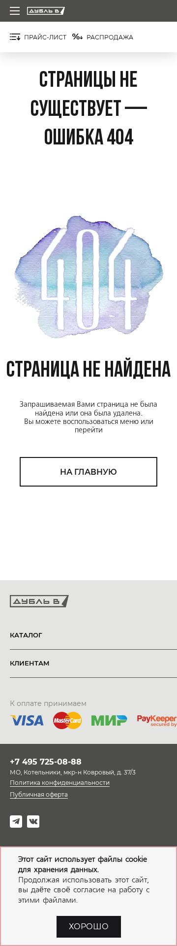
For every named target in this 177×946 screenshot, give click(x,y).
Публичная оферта (39, 794)
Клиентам (30, 663)
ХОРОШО (89, 926)
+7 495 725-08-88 (46, 762)
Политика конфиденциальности (60, 782)
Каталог (26, 635)
